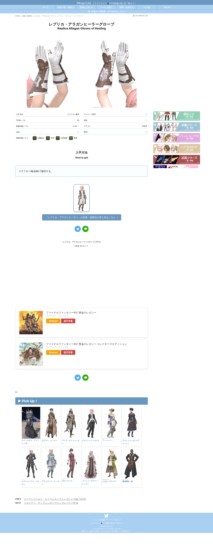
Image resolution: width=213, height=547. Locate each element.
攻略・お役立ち (127, 7)
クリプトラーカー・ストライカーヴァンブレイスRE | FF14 (55, 499)
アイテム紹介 (106, 7)
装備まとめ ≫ (86, 7)
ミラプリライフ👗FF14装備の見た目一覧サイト (106, 523)
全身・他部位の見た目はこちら (80, 217)
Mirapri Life (84, 3)
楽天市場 (68, 321)
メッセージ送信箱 (98, 520)
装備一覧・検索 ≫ (66, 7)
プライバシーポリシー (113, 520)
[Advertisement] (81, 279)
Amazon (53, 321)
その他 (147, 7)
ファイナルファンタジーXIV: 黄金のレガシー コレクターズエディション (86, 344)
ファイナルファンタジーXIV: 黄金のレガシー (71, 312)
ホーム (46, 7)
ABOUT (167, 7)
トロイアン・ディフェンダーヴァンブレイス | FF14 (51, 503)
